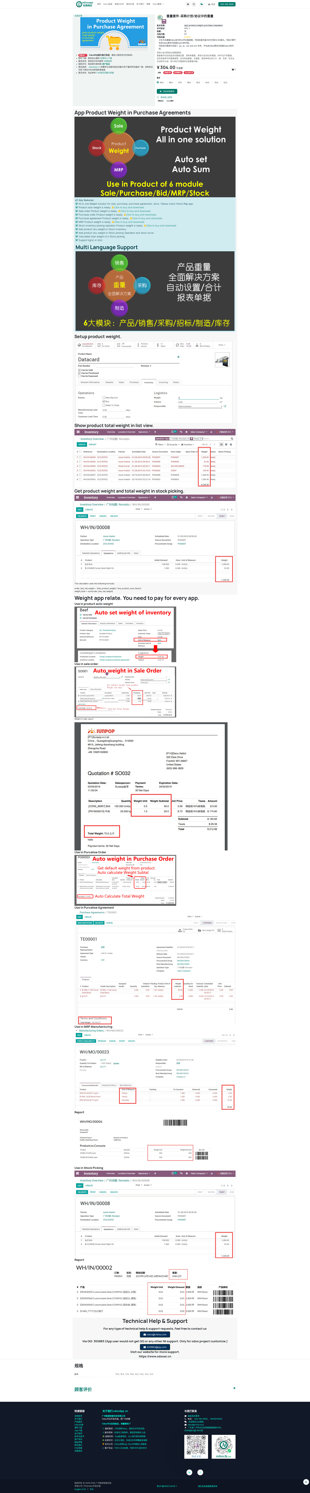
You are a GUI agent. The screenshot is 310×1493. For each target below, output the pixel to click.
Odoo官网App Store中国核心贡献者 (131, 1444)
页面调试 (78, 1451)
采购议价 (161, 101)
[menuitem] (99, 4)
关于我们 (78, 1419)
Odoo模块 (170, 101)
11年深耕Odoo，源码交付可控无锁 (129, 1428)
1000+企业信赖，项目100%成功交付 (130, 1448)
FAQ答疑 (78, 1448)
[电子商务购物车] (187, 4)
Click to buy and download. (129, 207)
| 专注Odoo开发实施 (92, 1486)
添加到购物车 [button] (168, 91)
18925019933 (216, 1419)
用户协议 (78, 1439)
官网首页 (78, 1416)
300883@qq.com (156, 1347)
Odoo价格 (78, 1424)
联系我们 (78, 1445)
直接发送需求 (193, 1416)
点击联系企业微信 (196, 1422)
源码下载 (78, 1427)
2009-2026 (90, 1483)
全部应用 (78, 16)
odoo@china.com (156, 1334)
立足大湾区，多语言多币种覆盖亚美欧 (130, 1440)
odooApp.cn (94, 67)
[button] (193, 4)
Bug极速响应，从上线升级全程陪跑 (130, 1436)
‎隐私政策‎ (78, 1442)
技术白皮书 (79, 1436)
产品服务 (78, 1422)
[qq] (202, 4)
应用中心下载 (106, 58)
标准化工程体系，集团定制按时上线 (129, 1432)
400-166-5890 (227, 4)
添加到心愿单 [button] (166, 97)
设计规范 (78, 1433)
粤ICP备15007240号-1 (167, 1486)
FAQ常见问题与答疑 (105, 72)
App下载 (78, 1430)
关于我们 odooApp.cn (115, 1411)
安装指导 (108, 61)
